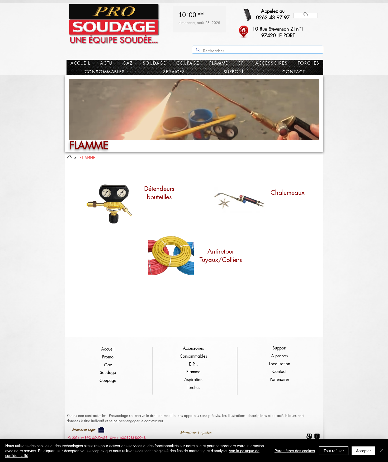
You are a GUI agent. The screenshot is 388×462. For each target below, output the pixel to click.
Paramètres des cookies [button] (295, 450)
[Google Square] (309, 436)
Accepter (363, 450)
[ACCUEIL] (69, 157)
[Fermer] (381, 450)
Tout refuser (334, 450)
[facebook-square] (317, 436)
